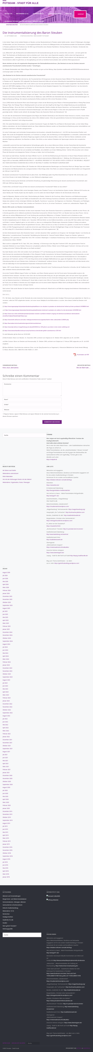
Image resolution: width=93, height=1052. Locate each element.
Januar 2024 (6, 665)
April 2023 (6, 692)
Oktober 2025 (7, 602)
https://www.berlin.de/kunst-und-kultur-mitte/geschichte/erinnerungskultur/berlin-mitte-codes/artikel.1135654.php (36, 319)
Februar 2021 (7, 769)
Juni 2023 (5, 686)
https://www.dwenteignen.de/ (55, 552)
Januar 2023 (6, 701)
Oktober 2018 (7, 853)
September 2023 (8, 677)
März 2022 (6, 731)
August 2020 (6, 787)
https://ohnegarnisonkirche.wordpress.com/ (59, 520)
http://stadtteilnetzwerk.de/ (54, 539)
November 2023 (7, 671)
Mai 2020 (5, 796)
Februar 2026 (7, 590)
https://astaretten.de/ (52, 485)
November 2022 (7, 707)
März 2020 (6, 802)
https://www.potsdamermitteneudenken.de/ (59, 1001)
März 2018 (6, 874)
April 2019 (6, 835)
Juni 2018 (5, 865)
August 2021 (6, 751)
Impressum (6, 1043)
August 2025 (6, 608)
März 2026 (6, 587)
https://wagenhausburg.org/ (76, 509)
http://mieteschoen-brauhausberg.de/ (67, 966)
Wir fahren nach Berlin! (9, 470)
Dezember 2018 (7, 847)
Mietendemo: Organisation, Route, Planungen (16, 482)
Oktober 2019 (7, 817)
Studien (5, 923)
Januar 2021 (6, 772)
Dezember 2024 (7, 632)
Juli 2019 (5, 826)
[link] (47, 21)
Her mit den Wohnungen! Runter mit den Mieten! (17, 479)
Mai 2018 (5, 868)
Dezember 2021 (7, 739)
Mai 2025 (5, 617)
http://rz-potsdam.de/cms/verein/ (73, 529)
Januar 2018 (6, 877)
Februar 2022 (7, 734)
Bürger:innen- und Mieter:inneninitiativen (14, 899)
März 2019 (6, 838)
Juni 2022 (5, 722)
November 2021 (7, 742)
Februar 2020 (7, 805)
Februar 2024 (7, 662)
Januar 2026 (6, 593)
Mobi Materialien (8, 476)
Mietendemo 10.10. (8, 911)
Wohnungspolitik (8, 929)
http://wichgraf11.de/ (52, 496)
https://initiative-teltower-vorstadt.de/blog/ (59, 480)
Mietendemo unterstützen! (10, 473)
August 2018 (6, 859)
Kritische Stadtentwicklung (10, 908)
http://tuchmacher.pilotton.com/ (75, 512)
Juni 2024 (5, 650)
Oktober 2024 (7, 638)
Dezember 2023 (7, 668)
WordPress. (86, 1048)
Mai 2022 (5, 725)
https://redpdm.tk (51, 459)
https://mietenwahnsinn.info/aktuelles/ (57, 547)
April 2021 (6, 763)
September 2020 (8, 784)
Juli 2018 (5, 862)
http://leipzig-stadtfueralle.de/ (79, 555)
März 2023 (6, 695)
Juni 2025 (5, 614)
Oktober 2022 (7, 710)
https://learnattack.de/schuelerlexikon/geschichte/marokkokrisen (22, 323)
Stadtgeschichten (12, 25)
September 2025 (8, 605)
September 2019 (8, 820)
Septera (79, 1048)
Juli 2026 (5, 575)
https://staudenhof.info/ (53, 526)
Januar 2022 (6, 736)
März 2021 (6, 766)
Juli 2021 (5, 754)
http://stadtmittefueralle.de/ (72, 515)
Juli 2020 (5, 790)
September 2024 (8, 641)
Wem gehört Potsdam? (41, 36)
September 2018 (8, 856)
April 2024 (6, 656)
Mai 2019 (5, 832)
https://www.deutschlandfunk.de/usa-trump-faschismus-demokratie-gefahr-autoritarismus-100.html (32, 330)
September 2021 (8, 748)
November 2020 (7, 778)
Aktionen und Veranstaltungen (12, 896)
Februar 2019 (7, 841)
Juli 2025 (5, 611)
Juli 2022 (5, 719)
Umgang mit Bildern (18, 1043)
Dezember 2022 (7, 704)
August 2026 (6, 572)
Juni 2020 (5, 793)
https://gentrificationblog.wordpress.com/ (66, 563)
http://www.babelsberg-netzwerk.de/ (57, 534)
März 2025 (6, 623)
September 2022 (8, 713)
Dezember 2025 (7, 596)
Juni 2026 (5, 578)
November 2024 (7, 635)
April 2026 (6, 584)
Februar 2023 (7, 698)
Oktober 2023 (7, 674)
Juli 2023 (5, 683)
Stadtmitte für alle (8, 920)
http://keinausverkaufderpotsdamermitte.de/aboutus (69, 960)
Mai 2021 (5, 760)
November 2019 (7, 814)
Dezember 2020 (7, 775)
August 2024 (6, 644)
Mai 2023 (5, 689)
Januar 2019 (6, 844)
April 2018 (6, 871)
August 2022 (6, 716)
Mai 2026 (5, 581)
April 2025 (6, 620)
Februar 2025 (7, 626)
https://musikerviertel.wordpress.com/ (57, 506)
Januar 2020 (6, 808)
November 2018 (7, 850)
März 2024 (6, 659)
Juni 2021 (5, 757)
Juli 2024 (5, 647)
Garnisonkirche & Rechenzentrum (12, 905)
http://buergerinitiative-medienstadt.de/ (58, 490)
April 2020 (6, 799)
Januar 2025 (6, 629)
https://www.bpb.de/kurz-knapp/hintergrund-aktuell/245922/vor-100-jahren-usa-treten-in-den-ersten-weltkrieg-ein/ (37, 327)
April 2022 (6, 728)
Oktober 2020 (7, 781)
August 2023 (6, 680)
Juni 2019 (5, 829)
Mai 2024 (5, 653)
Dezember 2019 (7, 811)
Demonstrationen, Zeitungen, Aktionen (14, 902)
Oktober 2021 (7, 745)
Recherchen (6, 914)
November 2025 (7, 599)
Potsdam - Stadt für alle (21, 3)
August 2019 (6, 823)
